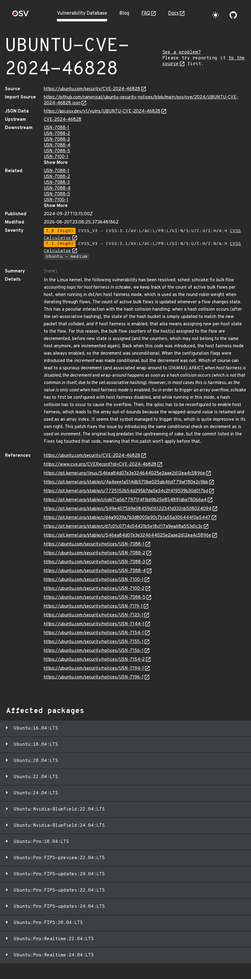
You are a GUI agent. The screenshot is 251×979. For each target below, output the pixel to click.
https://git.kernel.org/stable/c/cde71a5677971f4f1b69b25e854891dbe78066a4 (125, 500)
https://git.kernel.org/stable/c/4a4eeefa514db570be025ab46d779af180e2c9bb (126, 482)
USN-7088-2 (57, 134)
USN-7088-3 (57, 139)
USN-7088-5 (57, 151)
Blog (124, 13)
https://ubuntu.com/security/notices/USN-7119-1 (93, 606)
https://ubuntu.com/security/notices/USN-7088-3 (94, 562)
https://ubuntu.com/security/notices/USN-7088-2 (94, 553)
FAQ (145, 13)
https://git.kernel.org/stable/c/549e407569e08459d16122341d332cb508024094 (128, 509)
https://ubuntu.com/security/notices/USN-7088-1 (94, 544)
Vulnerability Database (82, 13)
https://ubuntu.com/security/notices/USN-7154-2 (94, 660)
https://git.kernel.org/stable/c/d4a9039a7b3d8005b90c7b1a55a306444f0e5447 (127, 518)
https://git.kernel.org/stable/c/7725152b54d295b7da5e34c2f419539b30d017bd (126, 491)
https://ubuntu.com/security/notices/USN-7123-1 (93, 615)
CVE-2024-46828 (62, 120)
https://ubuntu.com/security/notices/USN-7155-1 (94, 642)
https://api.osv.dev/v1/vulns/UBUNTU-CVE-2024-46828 (102, 111)
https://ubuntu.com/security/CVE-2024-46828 (92, 89)
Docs (173, 13)
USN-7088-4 (57, 145)
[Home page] (20, 15)
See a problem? (181, 52)
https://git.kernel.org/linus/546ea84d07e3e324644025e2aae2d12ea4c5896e (124, 473)
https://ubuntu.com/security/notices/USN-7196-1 (94, 677)
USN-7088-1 (56, 128)
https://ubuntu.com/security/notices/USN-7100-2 (94, 589)
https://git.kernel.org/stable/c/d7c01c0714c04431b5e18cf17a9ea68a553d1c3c (123, 527)
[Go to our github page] (233, 15)
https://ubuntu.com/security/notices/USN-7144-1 (94, 624)
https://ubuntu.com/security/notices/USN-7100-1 (94, 580)
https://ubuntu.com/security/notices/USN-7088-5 (94, 597)
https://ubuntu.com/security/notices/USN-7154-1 (94, 633)
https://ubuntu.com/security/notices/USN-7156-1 (94, 651)
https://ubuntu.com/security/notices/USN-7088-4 (95, 571)
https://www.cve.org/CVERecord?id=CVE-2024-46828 (100, 464)
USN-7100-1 (56, 157)
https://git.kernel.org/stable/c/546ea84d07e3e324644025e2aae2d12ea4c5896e (127, 535)
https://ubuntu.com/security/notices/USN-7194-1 (94, 668)
